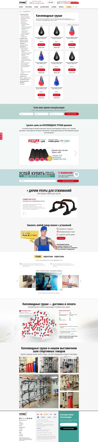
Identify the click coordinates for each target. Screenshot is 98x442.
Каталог (21, 7)
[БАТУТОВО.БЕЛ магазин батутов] (1, 136)
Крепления (22, 84)
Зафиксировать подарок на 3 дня (68, 180)
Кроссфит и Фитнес (24, 40)
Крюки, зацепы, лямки (24, 15)
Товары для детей (24, 36)
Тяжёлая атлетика (24, 45)
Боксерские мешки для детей (26, 26)
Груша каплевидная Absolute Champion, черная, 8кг (57, 38)
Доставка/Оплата (22, 427)
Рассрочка (51, 2)
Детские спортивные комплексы (24, 82)
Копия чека (39, 428)
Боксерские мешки (24, 23)
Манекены (22, 73)
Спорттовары (28, 7)
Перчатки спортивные (24, 34)
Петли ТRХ (56, 260)
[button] (75, 153)
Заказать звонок (75, 2)
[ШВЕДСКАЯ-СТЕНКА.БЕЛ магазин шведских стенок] (1, 134)
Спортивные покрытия (24, 79)
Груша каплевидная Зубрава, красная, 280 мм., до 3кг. (72, 38)
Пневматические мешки (25, 33)
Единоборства (23, 46)
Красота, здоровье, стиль (25, 78)
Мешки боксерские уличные (26, 60)
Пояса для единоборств (25, 66)
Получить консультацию (71, 113)
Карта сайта (21, 435)
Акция (20, 432)
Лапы (21, 67)
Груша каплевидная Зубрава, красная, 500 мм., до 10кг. (41, 88)
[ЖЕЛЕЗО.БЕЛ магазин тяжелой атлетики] (1, 138)
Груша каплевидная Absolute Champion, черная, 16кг (72, 63)
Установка (20, 428)
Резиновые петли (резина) (25, 16)
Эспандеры (22, 35)
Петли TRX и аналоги (24, 20)
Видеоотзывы (48, 256)
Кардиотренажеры (24, 41)
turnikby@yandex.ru (23, 420)
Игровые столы (23, 76)
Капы (21, 69)
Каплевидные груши (24, 30)
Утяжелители (23, 22)
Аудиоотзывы (59, 256)
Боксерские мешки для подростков (25, 29)
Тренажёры (22, 43)
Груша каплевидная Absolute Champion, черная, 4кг (41, 38)
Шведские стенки (23, 38)
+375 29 (27, 418)
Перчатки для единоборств (25, 65)
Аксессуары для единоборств (26, 71)
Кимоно (22, 70)
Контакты (20, 430)
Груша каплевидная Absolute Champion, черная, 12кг (57, 63)
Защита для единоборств (25, 62)
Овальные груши (24, 31)
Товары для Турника (24, 14)
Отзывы (38, 256)
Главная (20, 11)
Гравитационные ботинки (25, 18)
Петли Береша (23, 19)
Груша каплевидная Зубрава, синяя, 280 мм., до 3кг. (41, 63)
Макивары (22, 61)
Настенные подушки (24, 64)
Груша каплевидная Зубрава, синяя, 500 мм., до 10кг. (57, 88)
